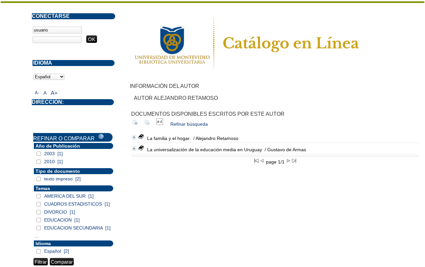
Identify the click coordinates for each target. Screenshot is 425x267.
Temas (43, 188)
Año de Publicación (58, 146)
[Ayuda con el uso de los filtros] (101, 137)
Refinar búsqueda (189, 124)
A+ (54, 93)
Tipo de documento (58, 171)
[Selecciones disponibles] (160, 124)
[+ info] (134, 137)
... (37, 235)
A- (37, 92)
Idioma (43, 243)
